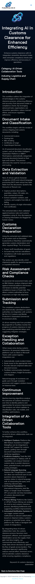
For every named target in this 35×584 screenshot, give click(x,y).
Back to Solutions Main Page (12, 571)
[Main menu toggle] (31, 5)
